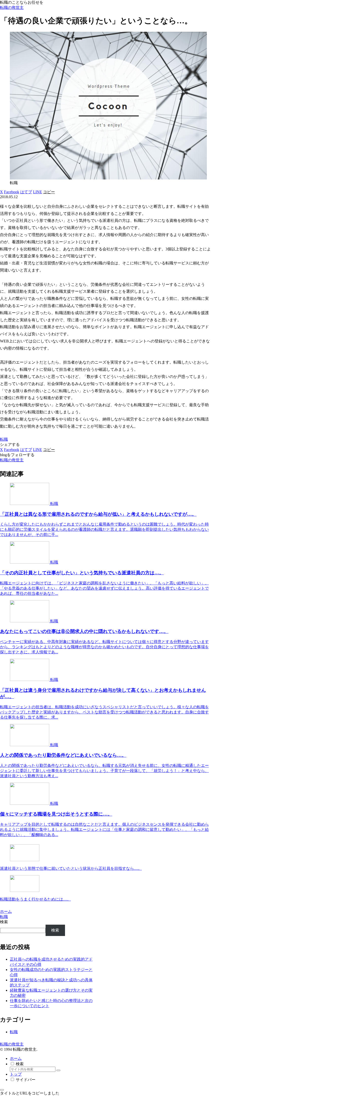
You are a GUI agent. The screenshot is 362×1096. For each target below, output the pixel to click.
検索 (4, 922)
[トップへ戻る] (2, 1090)
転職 (4, 439)
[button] (49, 192)
